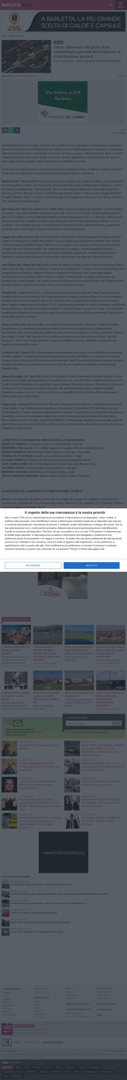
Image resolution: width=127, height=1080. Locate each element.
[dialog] (63, 540)
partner (28, 517)
